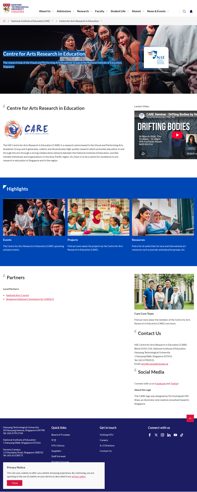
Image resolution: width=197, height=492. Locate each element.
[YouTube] (175, 435)
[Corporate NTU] (4, 20)
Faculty (99, 11)
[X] (156, 435)
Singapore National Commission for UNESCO (30, 299)
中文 (53, 440)
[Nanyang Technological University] (21, 8)
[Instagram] (162, 435)
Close (15, 482)
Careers (104, 440)
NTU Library (57, 445)
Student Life (118, 11)
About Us (44, 11)
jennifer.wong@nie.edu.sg (154, 363)
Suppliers (56, 450)
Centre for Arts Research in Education (79, 20)
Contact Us (106, 450)
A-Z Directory (107, 445)
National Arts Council (17, 295)
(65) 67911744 (15, 433)
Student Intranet (60, 461)
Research (83, 11)
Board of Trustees (60, 434)
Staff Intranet (58, 456)
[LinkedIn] (169, 435)
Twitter (174, 383)
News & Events (156, 11)
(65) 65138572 (15, 455)
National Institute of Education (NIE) (30, 20)
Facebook (160, 383)
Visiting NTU (106, 434)
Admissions (64, 11)
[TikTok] (181, 435)
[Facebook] (149, 435)
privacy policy (79, 476)
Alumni (136, 11)
